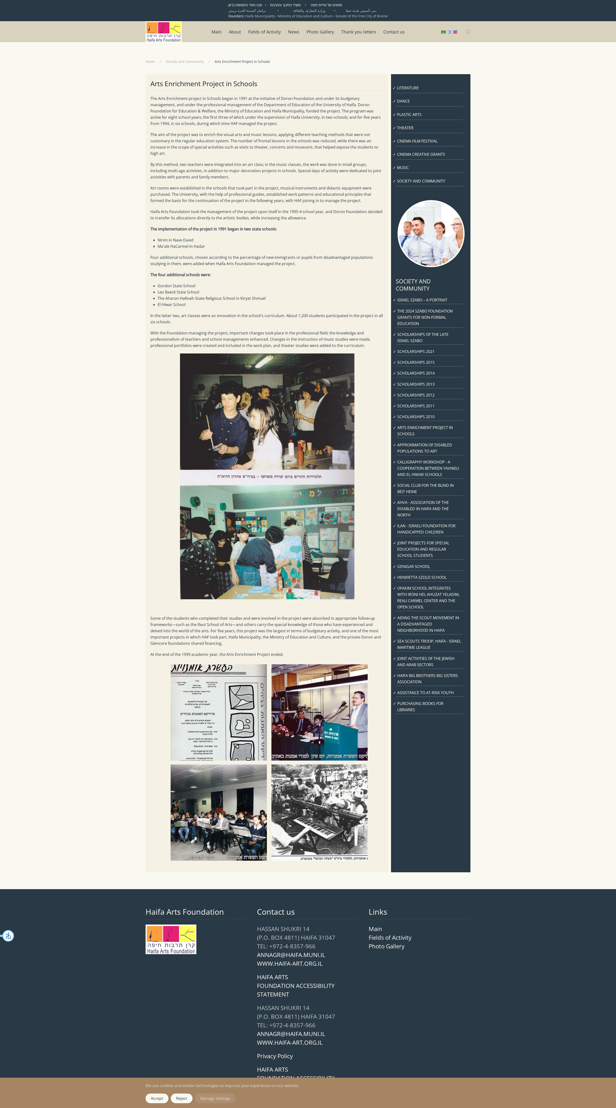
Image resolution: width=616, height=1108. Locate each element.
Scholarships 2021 (416, 351)
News (293, 31)
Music (403, 167)
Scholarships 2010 (416, 416)
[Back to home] (164, 31)
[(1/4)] (217, 712)
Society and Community (421, 181)
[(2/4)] (317, 712)
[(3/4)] (217, 812)
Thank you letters (358, 31)
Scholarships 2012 (416, 395)
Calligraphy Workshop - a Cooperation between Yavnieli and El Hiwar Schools (428, 468)
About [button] (235, 31)
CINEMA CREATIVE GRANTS (421, 154)
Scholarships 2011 (416, 406)
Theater (405, 127)
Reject (181, 1098)
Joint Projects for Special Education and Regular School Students (423, 549)
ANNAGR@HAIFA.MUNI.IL (291, 955)
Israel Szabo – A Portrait (422, 300)
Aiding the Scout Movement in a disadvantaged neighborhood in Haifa (428, 624)
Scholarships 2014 (416, 373)
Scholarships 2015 (416, 362)
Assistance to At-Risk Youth (425, 692)
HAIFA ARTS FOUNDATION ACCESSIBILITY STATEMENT (295, 985)
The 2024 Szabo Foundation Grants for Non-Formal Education (425, 317)
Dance (403, 101)
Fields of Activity (264, 31)
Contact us (394, 31)
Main (217, 31)
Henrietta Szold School (422, 577)
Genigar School (413, 566)
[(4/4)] (317, 812)
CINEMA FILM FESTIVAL (417, 141)
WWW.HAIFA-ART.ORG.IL (290, 963)
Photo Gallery (320, 31)
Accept (157, 1098)
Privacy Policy (275, 1056)
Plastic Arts (409, 114)
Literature (408, 88)
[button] (7, 936)
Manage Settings (215, 1098)
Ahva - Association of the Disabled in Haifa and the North (423, 509)
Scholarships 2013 (416, 384)
